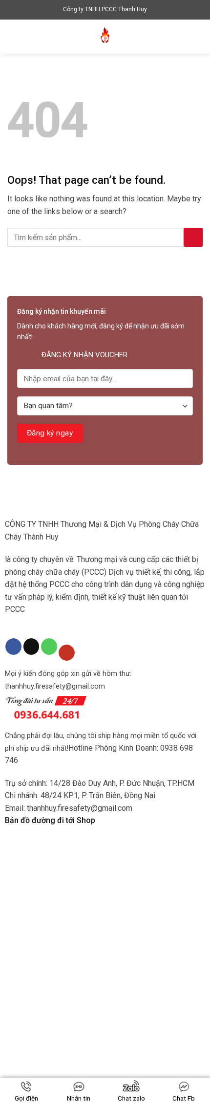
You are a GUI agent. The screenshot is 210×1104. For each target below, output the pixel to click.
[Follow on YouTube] (67, 653)
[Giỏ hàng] (198, 36)
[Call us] (49, 646)
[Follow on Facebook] (13, 646)
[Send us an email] (31, 646)
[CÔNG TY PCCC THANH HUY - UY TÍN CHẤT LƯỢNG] (105, 37)
